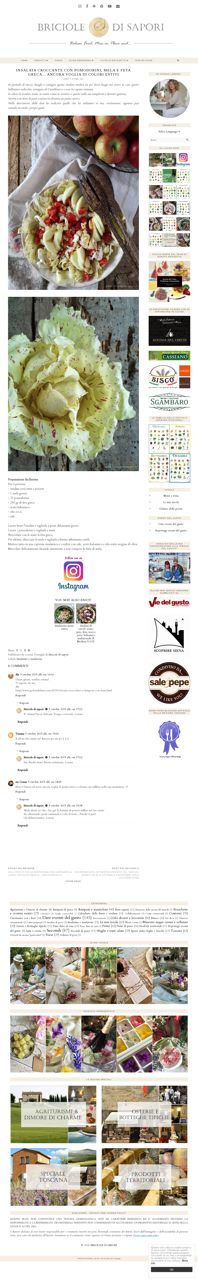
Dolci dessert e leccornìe (127, 918)
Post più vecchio (107, 873)
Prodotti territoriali (150, 926)
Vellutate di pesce (68, 935)
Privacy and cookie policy (146, 1235)
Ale (17, 674)
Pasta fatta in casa (89, 926)
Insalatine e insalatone (29, 659)
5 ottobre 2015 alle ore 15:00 (42, 734)
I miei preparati (35, 922)
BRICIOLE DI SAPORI (103, 1245)
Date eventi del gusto (171, 524)
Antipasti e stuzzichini (93, 909)
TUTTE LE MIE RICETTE (113, 60)
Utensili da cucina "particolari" (26, 935)
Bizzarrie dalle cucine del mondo (152, 909)
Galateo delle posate (171, 509)
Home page (73, 881)
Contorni (175, 913)
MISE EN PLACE (144, 60)
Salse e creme (34, 931)
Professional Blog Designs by (99, 1259)
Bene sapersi (122, 909)
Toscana (176, 931)
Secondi (54, 930)
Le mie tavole (171, 502)
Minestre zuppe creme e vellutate (165, 922)
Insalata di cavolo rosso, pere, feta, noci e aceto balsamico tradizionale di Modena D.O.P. (86, 633)
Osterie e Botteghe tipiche (31, 926)
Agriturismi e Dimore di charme (29, 909)
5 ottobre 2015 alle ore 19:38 (65, 805)
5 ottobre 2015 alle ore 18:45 (44, 782)
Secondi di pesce (80, 931)
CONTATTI (40, 60)
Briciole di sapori (34, 709)
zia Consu (21, 782)
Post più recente (40, 871)
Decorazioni (99, 918)
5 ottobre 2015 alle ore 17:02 (65, 709)
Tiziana (19, 734)
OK (172, 1269)
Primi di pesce (125, 926)
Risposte (24, 703)
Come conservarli (154, 913)
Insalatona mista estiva (64, 627)
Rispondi (20, 695)
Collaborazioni (132, 913)
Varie (49, 935)
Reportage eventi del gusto (171, 530)
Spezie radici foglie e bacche (147, 931)
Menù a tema (171, 496)
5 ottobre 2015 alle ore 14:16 (37, 674)
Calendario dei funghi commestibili (56, 913)
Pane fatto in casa (63, 926)
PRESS (58, 60)
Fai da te (169, 918)
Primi (106, 926)
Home (24, 60)
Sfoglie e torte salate (110, 931)
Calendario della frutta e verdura (98, 913)
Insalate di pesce (55, 922)
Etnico (155, 918)
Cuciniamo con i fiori (23, 918)
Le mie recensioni (80, 60)
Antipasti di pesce (63, 909)
